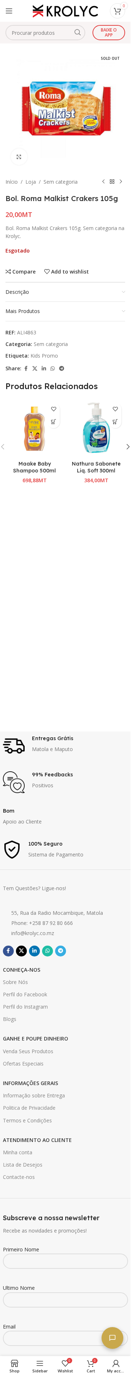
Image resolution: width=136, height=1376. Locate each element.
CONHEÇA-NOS (21, 969)
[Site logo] (65, 10)
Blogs (9, 1019)
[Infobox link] (65, 746)
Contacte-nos (19, 1176)
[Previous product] (103, 182)
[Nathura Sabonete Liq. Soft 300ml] (96, 428)
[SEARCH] (77, 32)
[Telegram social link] (61, 369)
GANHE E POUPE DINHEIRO (35, 1038)
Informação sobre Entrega (34, 1095)
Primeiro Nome (21, 1249)
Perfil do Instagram (25, 1006)
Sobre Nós (15, 982)
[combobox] (45, 32)
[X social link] (35, 369)
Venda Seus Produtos (28, 1051)
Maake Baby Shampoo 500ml (34, 467)
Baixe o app (109, 32)
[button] (53, 422)
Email (9, 1326)
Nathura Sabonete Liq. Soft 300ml (96, 467)
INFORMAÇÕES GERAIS (30, 1083)
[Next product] (120, 182)
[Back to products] (112, 182)
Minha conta (17, 1152)
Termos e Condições (27, 1120)
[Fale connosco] (112, 1338)
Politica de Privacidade (29, 1107)
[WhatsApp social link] (52, 369)
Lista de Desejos (22, 1164)
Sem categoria (61, 181)
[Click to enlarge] (19, 157)
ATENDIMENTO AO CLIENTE (37, 1140)
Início (11, 181)
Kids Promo (44, 355)
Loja (30, 181)
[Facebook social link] (25, 369)
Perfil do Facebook (25, 994)
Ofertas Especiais (23, 1063)
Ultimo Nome (19, 1287)
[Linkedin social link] (44, 369)
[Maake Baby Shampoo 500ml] (34, 428)
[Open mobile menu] (9, 11)
